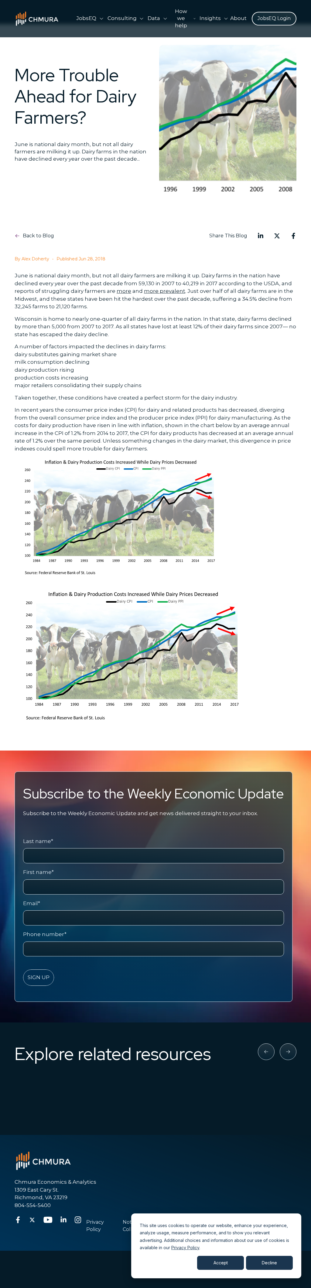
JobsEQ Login (274, 18)
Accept (221, 1262)
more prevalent (164, 291)
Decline (269, 1262)
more (124, 291)
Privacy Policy (185, 1247)
